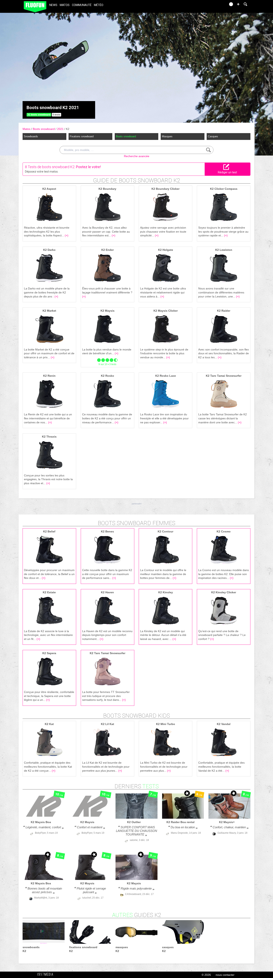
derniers (137, 786)
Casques (213, 136)
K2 (67, 129)
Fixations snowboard (82, 136)
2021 (60, 129)
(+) (66, 235)
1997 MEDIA (46, 974)
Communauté (82, 5)
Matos (65, 5)
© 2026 (206, 974)
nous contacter (225, 974)
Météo (98, 5)
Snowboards (31, 136)
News (53, 5)
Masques (167, 136)
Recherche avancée (136, 156)
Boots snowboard (44, 129)
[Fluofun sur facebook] (215, 5)
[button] (238, 4)
